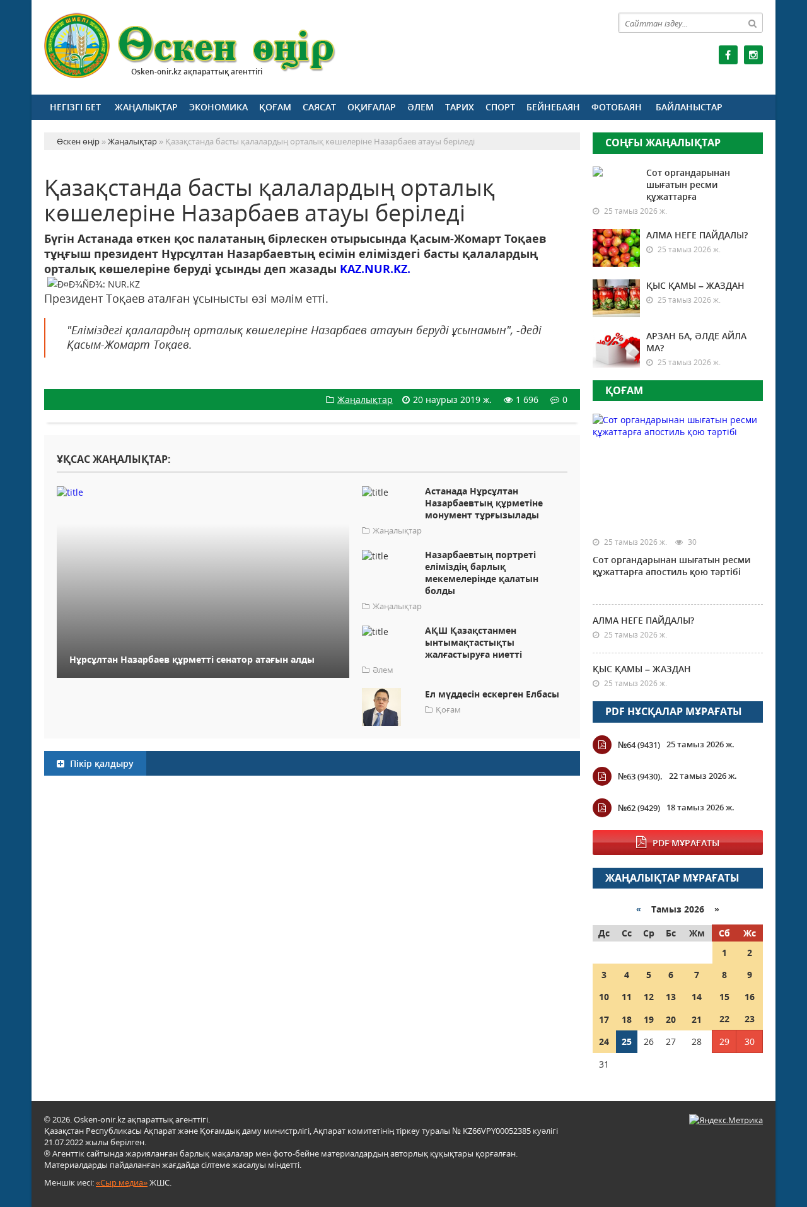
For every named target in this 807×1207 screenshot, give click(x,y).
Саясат (319, 107)
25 (627, 1041)
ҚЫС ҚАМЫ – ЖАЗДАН (695, 285)
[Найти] (752, 22)
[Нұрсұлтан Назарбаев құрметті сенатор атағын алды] (203, 491)
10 (604, 997)
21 (697, 1019)
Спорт (500, 107)
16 (750, 997)
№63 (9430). (640, 776)
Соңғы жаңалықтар (663, 142)
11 (627, 997)
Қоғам (275, 107)
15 (724, 997)
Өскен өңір (190, 46)
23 (750, 1019)
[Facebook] (728, 54)
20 (671, 1019)
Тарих (459, 107)
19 (649, 1019)
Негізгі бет (75, 107)
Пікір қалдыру (100, 763)
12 (649, 997)
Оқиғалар (371, 107)
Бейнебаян (553, 107)
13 (671, 997)
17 (604, 1019)
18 (627, 1019)
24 (604, 1041)
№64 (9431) (639, 744)
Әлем (420, 107)
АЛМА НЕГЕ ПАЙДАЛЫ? (697, 235)
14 (697, 997)
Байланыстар (689, 107)
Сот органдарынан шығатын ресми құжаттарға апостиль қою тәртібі (671, 566)
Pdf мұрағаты (686, 843)
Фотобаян (616, 107)
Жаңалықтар (146, 107)
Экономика (218, 107)
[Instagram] (753, 54)
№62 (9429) (639, 807)
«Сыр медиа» (122, 1182)
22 (724, 1019)
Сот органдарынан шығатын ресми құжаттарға (688, 184)
